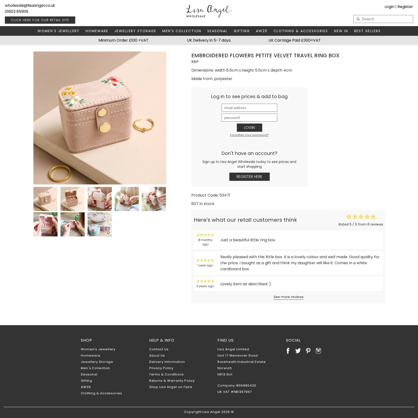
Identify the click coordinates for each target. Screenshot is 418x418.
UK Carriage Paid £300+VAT (295, 40)
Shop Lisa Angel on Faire (171, 387)
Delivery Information (167, 361)
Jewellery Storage (135, 31)
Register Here (249, 176)
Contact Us (159, 349)
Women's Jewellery (58, 31)
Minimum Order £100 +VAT (123, 40)
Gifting (242, 31)
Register (405, 6)
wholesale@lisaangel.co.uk (30, 5)
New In (341, 31)
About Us (157, 355)
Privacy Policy (161, 368)
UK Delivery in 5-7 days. (209, 40)
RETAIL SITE (40, 20)
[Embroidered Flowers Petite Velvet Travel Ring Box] (99, 117)
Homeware (97, 31)
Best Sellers (367, 31)
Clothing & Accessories (301, 31)
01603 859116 (16, 11)
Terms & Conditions (166, 374)
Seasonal (217, 31)
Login (249, 127)
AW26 (262, 31)
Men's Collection (181, 31)
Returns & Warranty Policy (172, 380)
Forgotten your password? (249, 135)
